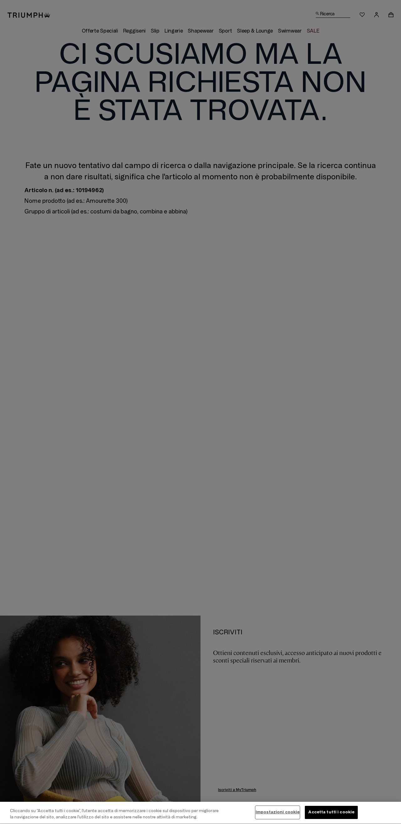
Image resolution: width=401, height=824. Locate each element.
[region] (200, 813)
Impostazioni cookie (277, 812)
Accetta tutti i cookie (331, 812)
